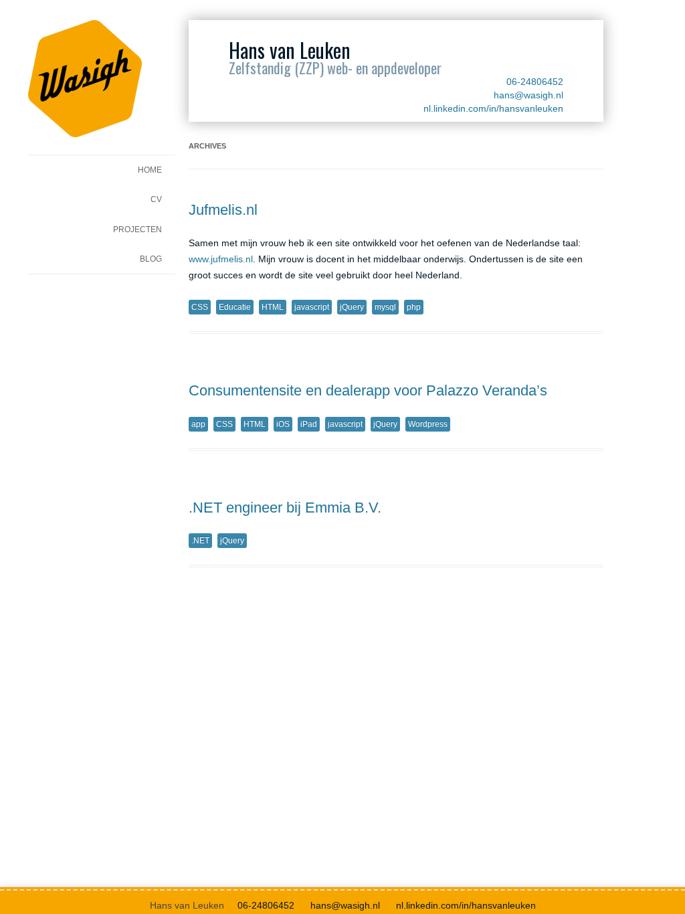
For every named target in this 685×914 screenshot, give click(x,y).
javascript (311, 307)
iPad (308, 424)
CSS (199, 307)
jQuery (352, 307)
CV (156, 199)
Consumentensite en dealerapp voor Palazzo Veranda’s (368, 390)
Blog (151, 259)
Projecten (137, 229)
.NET (200, 540)
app (198, 424)
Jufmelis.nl (223, 209)
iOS (283, 424)
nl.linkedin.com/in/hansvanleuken (493, 108)
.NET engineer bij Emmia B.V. (285, 507)
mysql (385, 307)
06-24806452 (534, 81)
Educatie (235, 307)
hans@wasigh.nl (528, 95)
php (414, 307)
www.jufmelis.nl (221, 259)
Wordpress (428, 424)
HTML (273, 307)
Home (150, 170)
